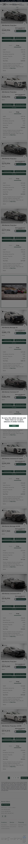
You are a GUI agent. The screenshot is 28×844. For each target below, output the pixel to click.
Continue (14, 425)
